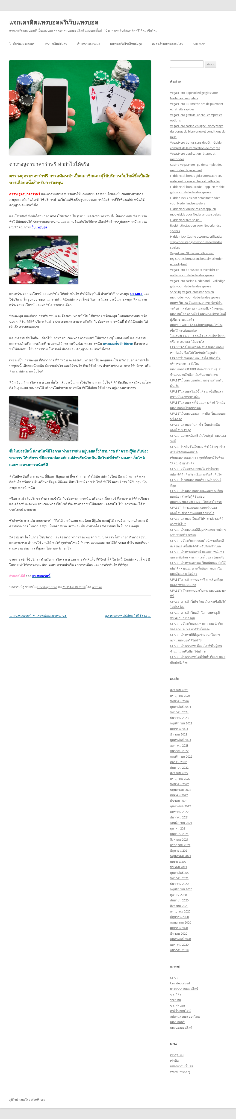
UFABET (175, 978)
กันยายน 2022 (179, 767)
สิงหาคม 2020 (179, 906)
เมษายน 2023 (179, 729)
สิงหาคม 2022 (179, 773)
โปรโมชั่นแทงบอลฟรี (21, 44)
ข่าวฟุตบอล (177, 1005)
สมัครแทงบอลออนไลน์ (185, 1016)
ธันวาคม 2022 (179, 751)
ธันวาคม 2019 (179, 950)
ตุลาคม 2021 (178, 828)
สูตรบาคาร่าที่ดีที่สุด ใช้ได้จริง (128, 616)
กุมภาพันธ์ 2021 (180, 873)
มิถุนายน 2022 (179, 784)
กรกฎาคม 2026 (180, 696)
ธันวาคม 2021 (179, 817)
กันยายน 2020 (179, 900)
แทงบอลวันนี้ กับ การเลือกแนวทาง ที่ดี (38, 616)
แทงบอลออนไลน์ (181, 1027)
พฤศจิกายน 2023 (181, 723)
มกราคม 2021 (179, 878)
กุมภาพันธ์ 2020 (180, 939)
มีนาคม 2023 (178, 734)
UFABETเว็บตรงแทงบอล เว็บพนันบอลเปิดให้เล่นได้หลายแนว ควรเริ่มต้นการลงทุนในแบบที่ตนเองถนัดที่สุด (198, 568)
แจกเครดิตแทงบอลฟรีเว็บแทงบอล (53, 22)
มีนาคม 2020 (178, 933)
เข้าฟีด (174, 1061)
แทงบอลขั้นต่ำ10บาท (118, 343)
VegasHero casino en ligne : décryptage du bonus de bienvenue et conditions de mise (197, 131)
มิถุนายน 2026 (179, 701)
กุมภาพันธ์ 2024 (180, 707)
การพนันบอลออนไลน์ (184, 989)
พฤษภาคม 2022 (180, 790)
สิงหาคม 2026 (179, 690)
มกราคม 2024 (179, 712)
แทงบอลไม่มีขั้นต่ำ (55, 44)
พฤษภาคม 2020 (180, 922)
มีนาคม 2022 (178, 801)
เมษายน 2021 (179, 861)
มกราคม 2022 (179, 812)
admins (97, 587)
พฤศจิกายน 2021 (181, 823)
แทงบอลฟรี (177, 1022)
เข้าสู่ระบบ (176, 1055)
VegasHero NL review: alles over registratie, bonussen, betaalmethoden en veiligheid (196, 258)
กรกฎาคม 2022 (180, 779)
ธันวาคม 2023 (179, 718)
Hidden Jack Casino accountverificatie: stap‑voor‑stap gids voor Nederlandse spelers (196, 242)
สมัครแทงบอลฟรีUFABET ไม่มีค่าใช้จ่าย (196, 502)
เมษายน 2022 (179, 795)
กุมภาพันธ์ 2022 (180, 806)
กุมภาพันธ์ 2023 (180, 740)
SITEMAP (199, 44)
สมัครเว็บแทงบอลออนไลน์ (167, 44)
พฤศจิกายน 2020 (181, 889)
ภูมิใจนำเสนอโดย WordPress (27, 1099)
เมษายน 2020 (179, 928)
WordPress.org (180, 1072)
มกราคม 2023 (179, 745)
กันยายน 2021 (179, 834)
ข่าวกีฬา (175, 994)
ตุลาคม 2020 (178, 895)
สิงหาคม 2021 (179, 839)
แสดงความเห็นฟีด (181, 1066)
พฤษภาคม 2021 (180, 856)
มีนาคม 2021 (178, 867)
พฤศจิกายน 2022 (181, 756)
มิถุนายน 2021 (179, 850)
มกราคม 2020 (179, 944)
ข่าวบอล (175, 1000)
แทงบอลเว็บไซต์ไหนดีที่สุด (126, 44)
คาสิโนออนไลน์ (180, 1011)
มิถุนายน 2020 (179, 917)
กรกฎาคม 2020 (180, 911)
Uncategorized (47, 587)
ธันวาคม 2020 (179, 884)
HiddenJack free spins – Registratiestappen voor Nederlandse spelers (195, 225)
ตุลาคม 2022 (178, 762)
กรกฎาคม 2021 (180, 845)
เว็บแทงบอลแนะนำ (88, 44)
